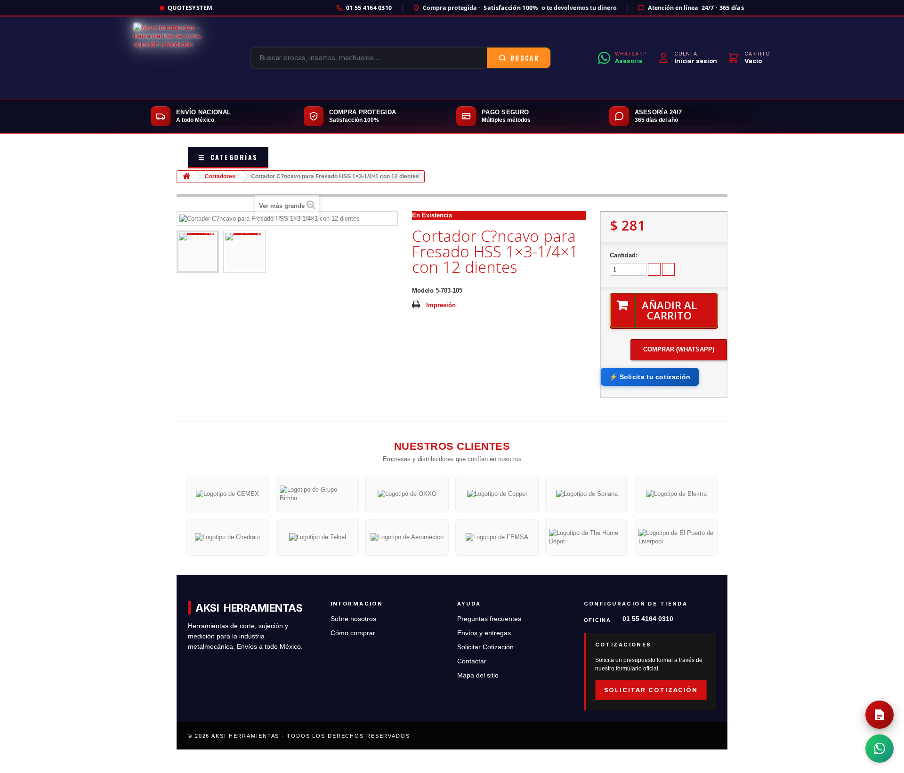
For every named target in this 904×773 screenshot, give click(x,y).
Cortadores (220, 176)
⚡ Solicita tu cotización (649, 377)
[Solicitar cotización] (879, 715)
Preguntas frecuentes (489, 618)
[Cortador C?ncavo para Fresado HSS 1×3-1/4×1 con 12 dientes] (197, 251)
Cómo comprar (353, 633)
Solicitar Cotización (485, 647)
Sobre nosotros (353, 618)
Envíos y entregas (484, 633)
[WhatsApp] (879, 748)
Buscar (524, 58)
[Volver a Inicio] (186, 177)
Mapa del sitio (478, 675)
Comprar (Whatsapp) (678, 349)
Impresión (441, 305)
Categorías (228, 157)
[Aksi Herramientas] (168, 58)
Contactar (471, 661)
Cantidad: (624, 255)
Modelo (423, 290)
